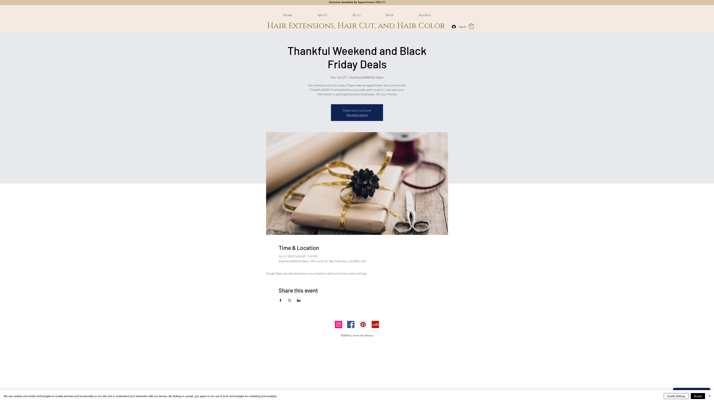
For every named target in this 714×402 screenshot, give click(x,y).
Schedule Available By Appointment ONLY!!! (357, 2)
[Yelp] (375, 324)
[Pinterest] (363, 324)
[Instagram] (338, 324)
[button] (471, 26)
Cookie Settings (676, 396)
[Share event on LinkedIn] (298, 300)
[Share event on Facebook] (280, 300)
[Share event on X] (289, 300)
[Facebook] (350, 324)
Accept (698, 396)
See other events (357, 115)
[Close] (709, 396)
